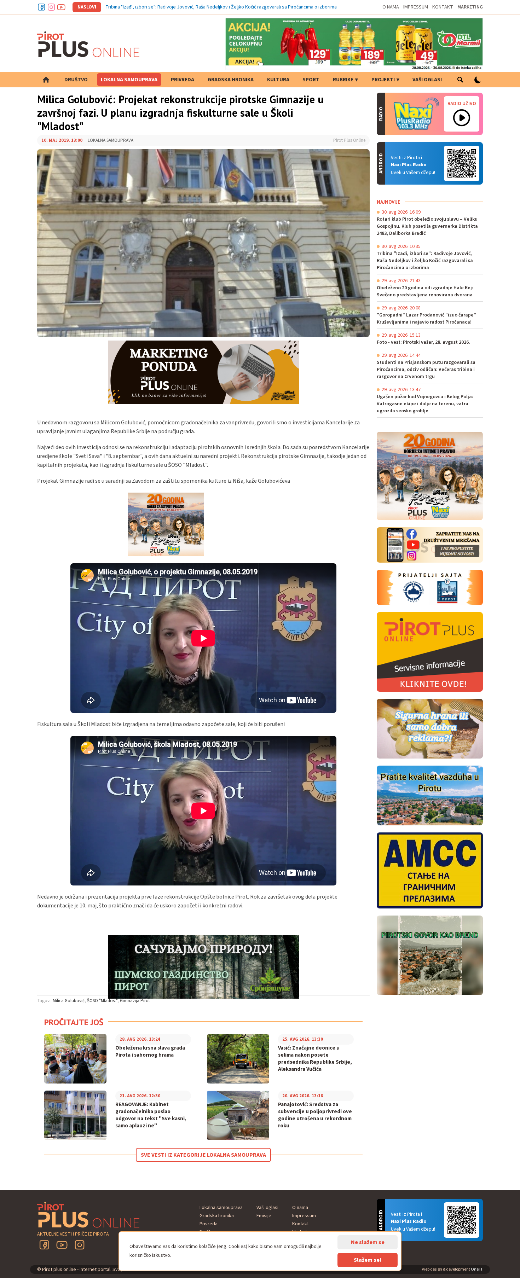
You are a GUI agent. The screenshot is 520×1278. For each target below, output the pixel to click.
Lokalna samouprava (129, 79)
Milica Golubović (69, 1001)
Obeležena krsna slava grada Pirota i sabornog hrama (150, 1052)
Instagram (51, 7)
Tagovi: (44, 1001)
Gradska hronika (231, 79)
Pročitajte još (74, 1022)
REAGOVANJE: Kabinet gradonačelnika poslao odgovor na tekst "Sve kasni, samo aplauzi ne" (150, 1115)
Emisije (263, 1215)
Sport (310, 79)
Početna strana (46, 79)
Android (461, 163)
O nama (390, 7)
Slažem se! (367, 1260)
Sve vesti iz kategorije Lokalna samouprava (203, 1155)
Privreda (182, 79)
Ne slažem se (368, 1242)
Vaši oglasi (427, 79)
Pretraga (460, 79)
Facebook (41, 7)
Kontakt (442, 7)
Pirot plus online (88, 44)
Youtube (61, 7)
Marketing (470, 7)
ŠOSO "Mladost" (102, 1001)
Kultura (278, 79)
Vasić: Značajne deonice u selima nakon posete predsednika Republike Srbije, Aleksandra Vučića (315, 1059)
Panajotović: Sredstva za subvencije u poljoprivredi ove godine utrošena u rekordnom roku (315, 1115)
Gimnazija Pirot (135, 1001)
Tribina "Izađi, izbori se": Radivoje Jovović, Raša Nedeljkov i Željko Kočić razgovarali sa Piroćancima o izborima (221, 7)
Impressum (415, 7)
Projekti (383, 79)
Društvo (76, 79)
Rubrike (343, 79)
